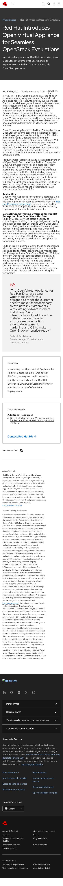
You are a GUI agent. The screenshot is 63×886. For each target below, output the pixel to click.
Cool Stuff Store (40, 844)
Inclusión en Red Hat (11, 844)
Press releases (9, 19)
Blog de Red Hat (40, 838)
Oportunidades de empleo (45, 792)
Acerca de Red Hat (10, 831)
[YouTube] (11, 693)
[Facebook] (19, 693)
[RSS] (21, 450)
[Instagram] (33, 693)
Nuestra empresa (10, 772)
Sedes (35, 835)
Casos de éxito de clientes (14, 783)
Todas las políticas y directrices (15, 868)
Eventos (5, 835)
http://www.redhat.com (12, 505)
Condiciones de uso (41, 864)
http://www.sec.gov (10, 603)
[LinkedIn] (4, 693)
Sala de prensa (39, 772)
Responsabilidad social (43, 787)
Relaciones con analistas (13, 789)
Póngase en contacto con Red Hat (13, 839)
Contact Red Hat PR (20, 436)
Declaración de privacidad (13, 864)
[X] (26, 693)
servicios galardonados (32, 764)
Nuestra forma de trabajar (14, 778)
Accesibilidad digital (41, 868)
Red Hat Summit (9, 848)
